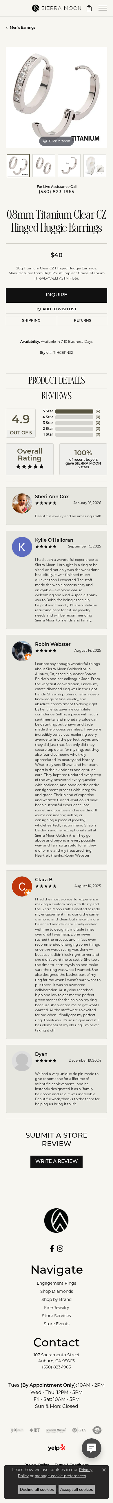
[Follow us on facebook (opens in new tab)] (52, 1248)
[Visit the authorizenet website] (97, 1430)
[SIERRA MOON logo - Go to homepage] (56, 8)
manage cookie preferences (60, 1475)
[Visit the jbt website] (34, 1430)
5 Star (48, 411)
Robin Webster (53, 644)
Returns (82, 320)
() (98, 411)
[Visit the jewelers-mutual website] (56, 1430)
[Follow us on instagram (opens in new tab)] (60, 1248)
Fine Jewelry (56, 1307)
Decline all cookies (37, 1489)
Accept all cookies (76, 1489)
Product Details (56, 381)
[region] (56, 97)
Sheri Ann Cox (52, 497)
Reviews (56, 396)
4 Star (48, 417)
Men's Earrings (22, 28)
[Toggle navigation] (103, 8)
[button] (89, 8)
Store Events (57, 1323)
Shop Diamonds (56, 1291)
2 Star (48, 429)
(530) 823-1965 (56, 192)
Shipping (31, 320)
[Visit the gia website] (79, 1430)
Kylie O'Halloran (54, 540)
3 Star (48, 423)
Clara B (43, 880)
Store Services (56, 1315)
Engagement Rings (56, 1283)
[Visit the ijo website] (16, 1430)
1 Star (48, 434)
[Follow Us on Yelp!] (56, 1447)
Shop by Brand (56, 1299)
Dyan (41, 1054)
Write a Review (56, 1161)
